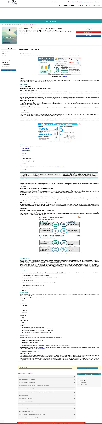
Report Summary (23, 49)
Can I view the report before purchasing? (27, 382)
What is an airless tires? (23, 395)
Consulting (81, 5)
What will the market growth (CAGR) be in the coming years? (31, 408)
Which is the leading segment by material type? (28, 417)
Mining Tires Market (82, 382)
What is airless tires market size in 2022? (27, 398)
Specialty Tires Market (82, 380)
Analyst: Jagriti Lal (23, 27)
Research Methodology (6, 60)
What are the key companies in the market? (27, 411)
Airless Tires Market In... (6, 51)
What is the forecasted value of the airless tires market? (30, 404)
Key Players (4, 55)
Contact (97, 1)
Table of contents (35, 49)
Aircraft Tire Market (81, 377)
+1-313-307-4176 (72, 1)
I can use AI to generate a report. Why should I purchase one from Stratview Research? (36, 392)
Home (59, 5)
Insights (88, 5)
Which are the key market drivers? (26, 401)
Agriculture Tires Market (82, 384)
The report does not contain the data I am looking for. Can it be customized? (34, 385)
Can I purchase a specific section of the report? (28, 388)
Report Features (5, 62)
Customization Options (6, 64)
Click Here (68, 141)
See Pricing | (88, 29)
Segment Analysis (5, 57)
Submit (87, 368)
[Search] (64, 2)
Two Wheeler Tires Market (83, 378)
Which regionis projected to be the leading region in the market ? (32, 414)
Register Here (64, 76)
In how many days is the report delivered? (27, 379)
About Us (92, 1)
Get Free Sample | (87, 32)
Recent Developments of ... (6, 66)
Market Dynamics (5, 53)
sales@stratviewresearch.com (83, 1)
